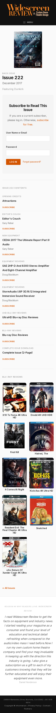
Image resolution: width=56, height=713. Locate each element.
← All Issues (8, 588)
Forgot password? (32, 162)
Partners (28, 709)
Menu (29, 22)
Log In (13, 162)
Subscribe (8, 207)
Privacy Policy (34, 706)
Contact (46, 706)
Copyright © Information (15, 706)
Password (11, 147)
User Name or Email (16, 132)
